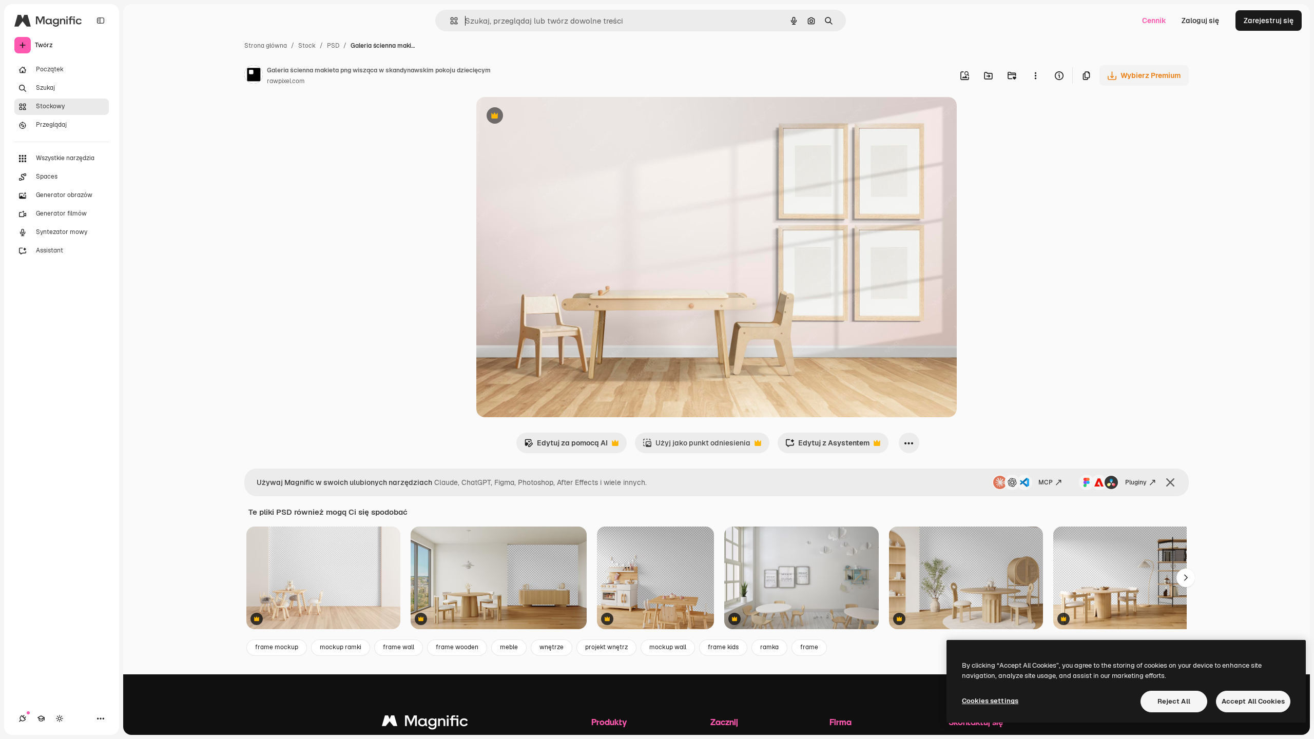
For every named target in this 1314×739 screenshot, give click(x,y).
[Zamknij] (1170, 482)
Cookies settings (990, 700)
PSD (333, 46)
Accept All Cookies (1253, 701)
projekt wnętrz (606, 647)
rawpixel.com (286, 81)
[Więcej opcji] (1035, 75)
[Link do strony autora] (253, 76)
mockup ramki (340, 647)
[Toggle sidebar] (100, 20)
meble (509, 647)
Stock (307, 46)
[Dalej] (1185, 578)
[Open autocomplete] (450, 21)
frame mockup (276, 647)
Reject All (1173, 701)
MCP (1045, 482)
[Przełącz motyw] (59, 718)
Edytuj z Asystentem (827, 445)
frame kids (723, 647)
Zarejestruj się (1268, 20)
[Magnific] (425, 723)
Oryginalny (547, 117)
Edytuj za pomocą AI (566, 445)
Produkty (609, 721)
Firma (840, 721)
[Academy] (41, 718)
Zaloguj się (1200, 20)
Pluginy (1136, 482)
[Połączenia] (22, 718)
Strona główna (265, 46)
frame (809, 647)
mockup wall (667, 647)
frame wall (398, 647)
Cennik (1154, 20)
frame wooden (457, 647)
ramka (769, 647)
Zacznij (724, 721)
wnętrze (551, 647)
